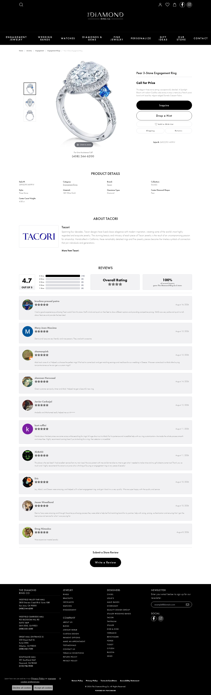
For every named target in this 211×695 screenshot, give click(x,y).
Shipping (150, 130)
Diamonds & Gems (92, 38)
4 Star (41, 279)
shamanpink (42, 351)
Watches (68, 38)
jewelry (29, 51)
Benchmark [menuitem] (113, 637)
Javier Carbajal (43, 401)
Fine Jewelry (117, 38)
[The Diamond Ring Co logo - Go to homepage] (105, 16)
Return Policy (70, 657)
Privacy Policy (70, 661)
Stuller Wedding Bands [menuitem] (119, 613)
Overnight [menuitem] (112, 606)
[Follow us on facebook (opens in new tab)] (182, 4)
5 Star (41, 276)
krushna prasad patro (47, 301)
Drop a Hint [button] (164, 116)
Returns (178, 130)
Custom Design (71, 634)
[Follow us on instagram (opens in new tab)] (189, 4)
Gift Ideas (163, 38)
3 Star (41, 282)
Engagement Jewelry (16, 38)
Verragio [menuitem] (112, 633)
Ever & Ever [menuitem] (113, 629)
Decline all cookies (22, 688)
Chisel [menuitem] (110, 594)
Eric (36, 478)
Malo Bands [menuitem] (113, 602)
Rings (66, 594)
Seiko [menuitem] (110, 656)
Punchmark (111, 691)
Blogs (66, 626)
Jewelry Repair (70, 630)
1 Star (41, 288)
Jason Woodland (44, 502)
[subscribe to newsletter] (187, 604)
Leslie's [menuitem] (110, 598)
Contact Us (69, 649)
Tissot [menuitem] (110, 644)
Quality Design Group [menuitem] (118, 610)
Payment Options (71, 637)
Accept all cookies (43, 688)
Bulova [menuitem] (110, 652)
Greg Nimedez (43, 528)
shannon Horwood (45, 378)
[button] (21, 5)
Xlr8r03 (39, 452)
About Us (67, 622)
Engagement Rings (53, 51)
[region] (84, 102)
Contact (201, 38)
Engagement (39, 51)
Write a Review (105, 562)
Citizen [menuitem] (110, 648)
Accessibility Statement (129, 680)
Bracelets (68, 598)
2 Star (41, 285)
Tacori (109, 184)
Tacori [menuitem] (110, 617)
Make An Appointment (74, 641)
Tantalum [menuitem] (111, 621)
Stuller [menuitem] (110, 625)
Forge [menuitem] (110, 640)
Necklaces (68, 602)
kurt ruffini (40, 425)
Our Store (181, 38)
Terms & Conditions (73, 653)
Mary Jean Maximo (46, 327)
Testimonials (69, 645)
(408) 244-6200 (83, 156)
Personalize (141, 38)
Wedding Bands (45, 38)
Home (21, 51)
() (83, 276)
